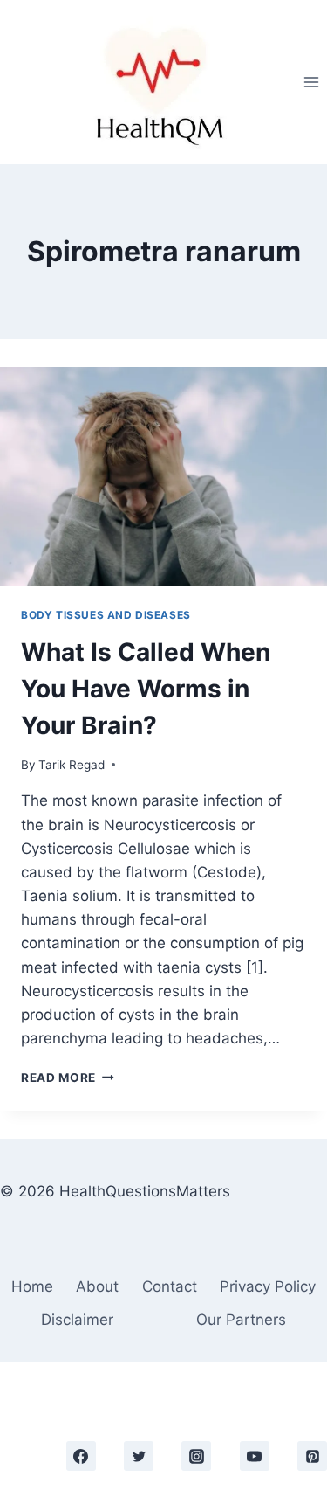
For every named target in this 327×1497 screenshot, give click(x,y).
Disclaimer (77, 1319)
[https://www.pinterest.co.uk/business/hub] (312, 1456)
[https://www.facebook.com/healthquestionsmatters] (81, 1456)
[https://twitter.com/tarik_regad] (138, 1456)
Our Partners (241, 1319)
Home (32, 1286)
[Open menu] (311, 81)
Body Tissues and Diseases (106, 614)
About (97, 1286)
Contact (169, 1286)
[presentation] (163, 476)
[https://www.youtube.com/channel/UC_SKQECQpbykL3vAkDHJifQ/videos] (254, 1456)
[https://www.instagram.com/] (196, 1456)
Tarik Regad (71, 765)
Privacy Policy (268, 1286)
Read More (67, 1078)
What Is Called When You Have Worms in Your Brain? (145, 688)
